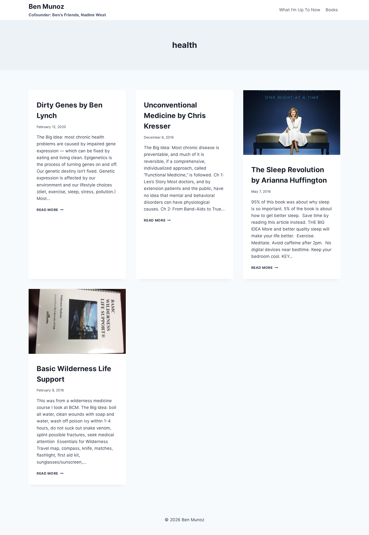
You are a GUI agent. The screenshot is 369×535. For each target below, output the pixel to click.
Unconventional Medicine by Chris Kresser (175, 115)
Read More (50, 210)
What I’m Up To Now (299, 9)
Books (332, 9)
